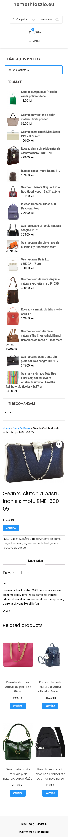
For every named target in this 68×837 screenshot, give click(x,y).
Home (6, 428)
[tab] (35, 561)
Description (35, 560)
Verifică (11, 528)
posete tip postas (15, 547)
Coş (31, 824)
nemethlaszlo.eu (34, 4)
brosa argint (18, 543)
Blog (24, 824)
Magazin (42, 824)
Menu (36, 41)
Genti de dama (21, 428)
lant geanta (51, 543)
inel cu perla (35, 543)
